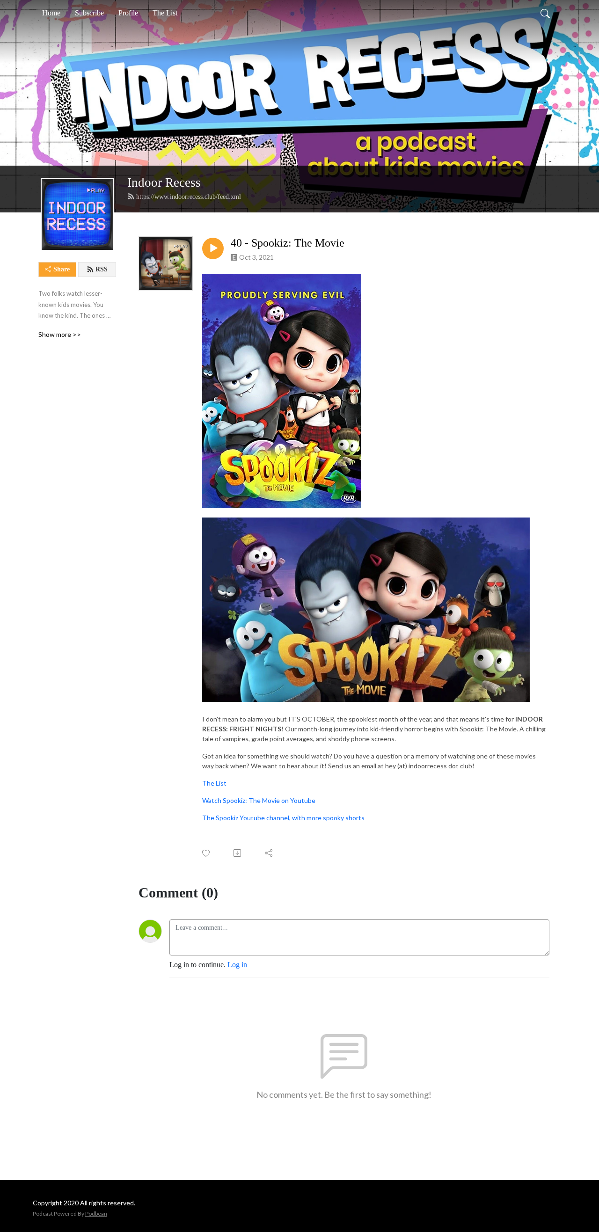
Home (51, 13)
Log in (237, 965)
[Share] (269, 853)
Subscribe (89, 13)
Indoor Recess (164, 182)
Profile (128, 13)
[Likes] (206, 853)
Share (61, 269)
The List (165, 13)
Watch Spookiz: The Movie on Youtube (258, 800)
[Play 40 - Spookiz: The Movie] (213, 248)
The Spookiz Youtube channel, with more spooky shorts (283, 818)
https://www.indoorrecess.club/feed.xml (188, 196)
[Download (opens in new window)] (238, 853)
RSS (101, 269)
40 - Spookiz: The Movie (287, 243)
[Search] (545, 13)
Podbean (96, 1213)
